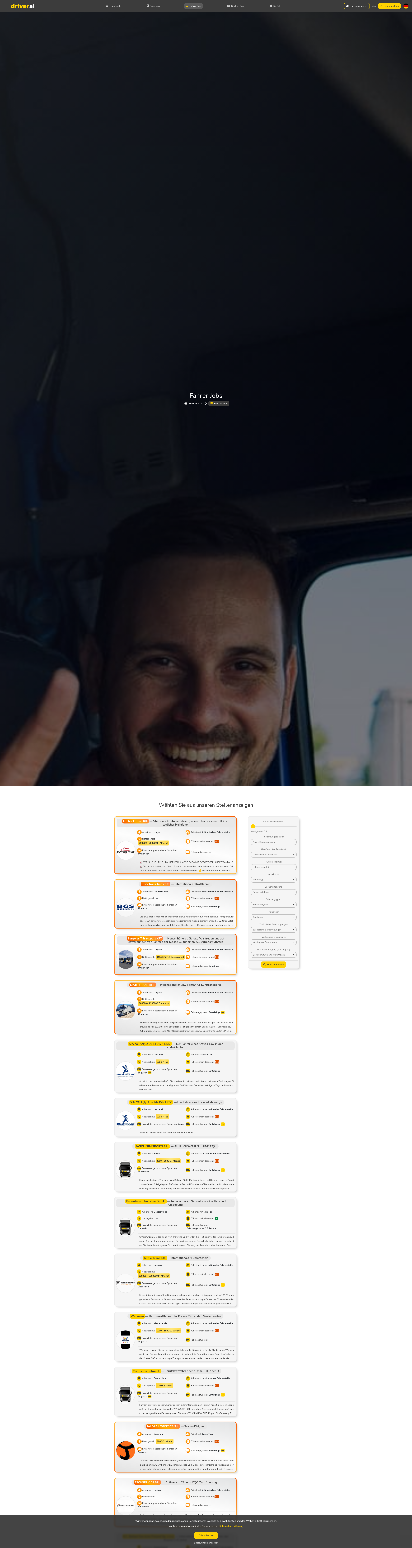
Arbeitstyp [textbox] (258, 879)
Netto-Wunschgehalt (273, 821)
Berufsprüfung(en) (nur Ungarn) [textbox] (269, 954)
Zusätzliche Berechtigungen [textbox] (267, 929)
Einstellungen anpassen (206, 1543)
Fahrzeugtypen (273, 899)
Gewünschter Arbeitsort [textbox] (265, 854)
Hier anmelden (391, 6)
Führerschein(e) (274, 861)
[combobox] (274, 842)
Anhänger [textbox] (258, 917)
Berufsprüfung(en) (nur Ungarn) (273, 949)
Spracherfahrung (273, 886)
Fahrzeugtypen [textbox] (260, 904)
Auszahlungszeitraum (274, 836)
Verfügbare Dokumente (274, 937)
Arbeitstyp (273, 874)
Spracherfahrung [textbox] (261, 892)
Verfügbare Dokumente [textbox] (265, 942)
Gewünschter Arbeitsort (273, 849)
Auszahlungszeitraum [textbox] (264, 842)
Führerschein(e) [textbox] (261, 867)
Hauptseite (195, 403)
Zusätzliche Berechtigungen (273, 924)
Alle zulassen (206, 1535)
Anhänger (274, 911)
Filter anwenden (275, 964)
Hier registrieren (359, 6)
